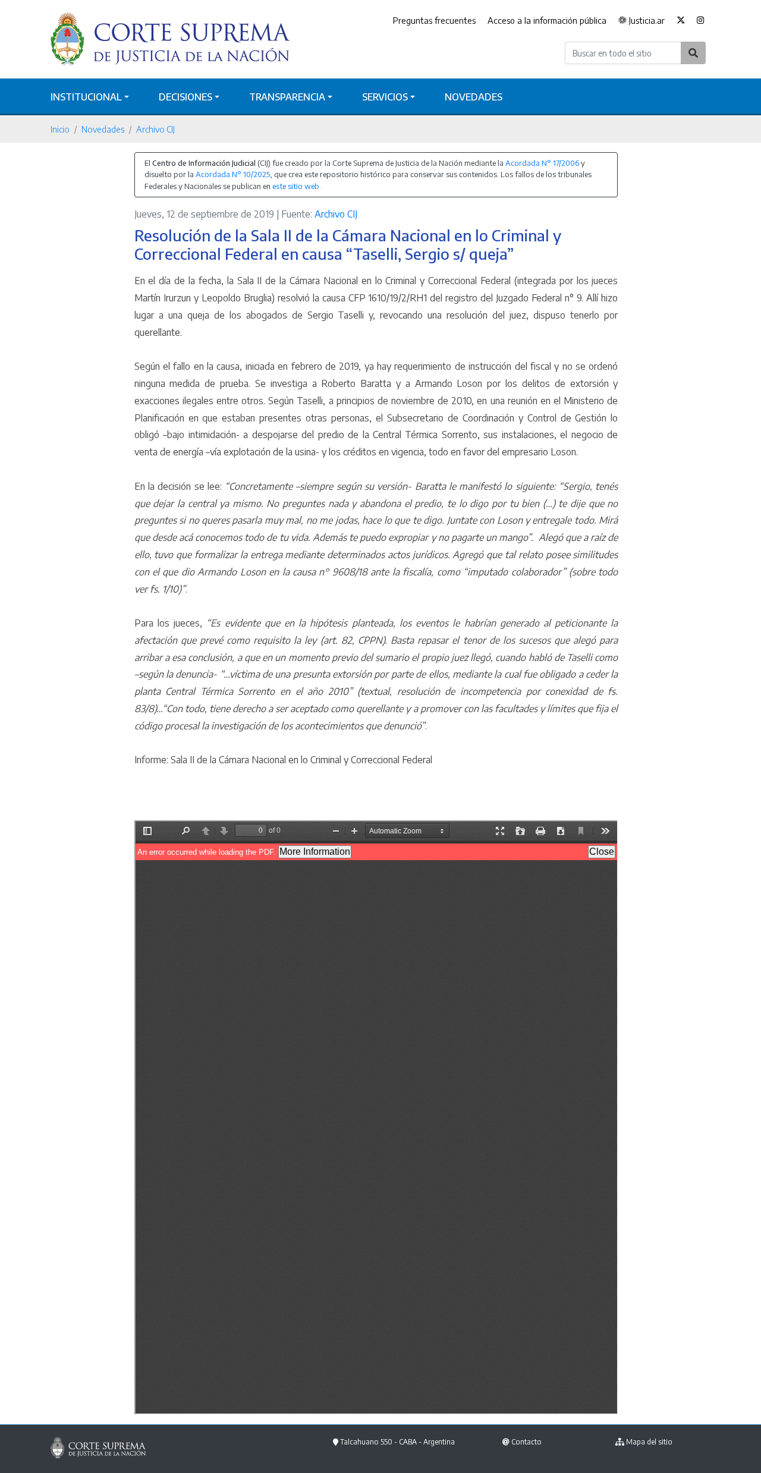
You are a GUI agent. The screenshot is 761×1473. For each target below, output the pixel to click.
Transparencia (287, 97)
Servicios (385, 97)
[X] (681, 21)
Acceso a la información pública (547, 20)
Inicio (60, 129)
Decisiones (185, 97)
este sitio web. (296, 186)
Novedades (473, 97)
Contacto (526, 1441)
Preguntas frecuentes (434, 20)
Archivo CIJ (155, 129)
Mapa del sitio (649, 1441)
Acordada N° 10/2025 (233, 174)
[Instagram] (700, 21)
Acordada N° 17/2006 (542, 163)
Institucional (86, 97)
